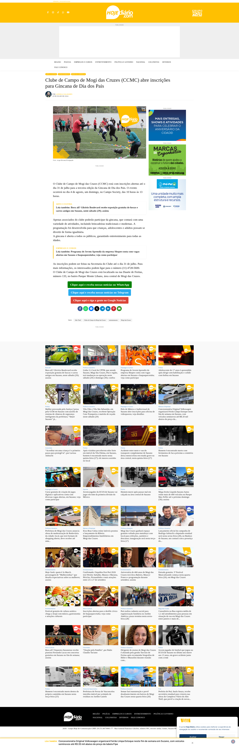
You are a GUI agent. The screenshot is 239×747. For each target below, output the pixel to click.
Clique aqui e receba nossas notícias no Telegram (99, 292)
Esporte (85, 489)
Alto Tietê (78, 320)
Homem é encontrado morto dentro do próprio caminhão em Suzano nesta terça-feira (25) (62, 694)
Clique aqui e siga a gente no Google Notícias (99, 300)
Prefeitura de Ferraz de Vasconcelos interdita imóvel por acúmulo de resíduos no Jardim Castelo (99, 694)
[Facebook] (48, 13)
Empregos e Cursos (127, 367)
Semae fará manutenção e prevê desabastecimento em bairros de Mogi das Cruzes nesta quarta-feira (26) (137, 694)
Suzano (160, 489)
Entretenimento (64, 74)
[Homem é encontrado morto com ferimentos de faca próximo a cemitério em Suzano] (176, 436)
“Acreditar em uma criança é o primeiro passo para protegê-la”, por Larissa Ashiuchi (62, 453)
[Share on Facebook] (80, 308)
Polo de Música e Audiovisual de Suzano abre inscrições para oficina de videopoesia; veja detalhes (138, 411)
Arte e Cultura (51, 74)
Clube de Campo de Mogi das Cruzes (95, 320)
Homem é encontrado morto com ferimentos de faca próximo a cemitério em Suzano (175, 453)
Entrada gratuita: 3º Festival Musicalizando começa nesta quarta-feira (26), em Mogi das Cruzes (174, 575)
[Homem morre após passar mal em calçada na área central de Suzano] (138, 477)
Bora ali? (48, 367)
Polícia (160, 367)
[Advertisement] (119, 41)
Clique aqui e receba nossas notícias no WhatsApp (99, 284)
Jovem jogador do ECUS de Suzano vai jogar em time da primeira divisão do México (100, 494)
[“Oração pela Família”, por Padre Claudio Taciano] (100, 635)
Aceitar (193, 737)
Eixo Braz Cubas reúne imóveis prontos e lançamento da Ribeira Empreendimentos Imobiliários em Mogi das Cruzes (100, 535)
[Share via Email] (119, 308)
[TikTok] (58, 13)
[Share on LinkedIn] (108, 308)
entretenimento (113, 320)
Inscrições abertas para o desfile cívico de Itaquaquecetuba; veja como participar (100, 613)
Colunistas (48, 448)
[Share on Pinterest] (113, 308)
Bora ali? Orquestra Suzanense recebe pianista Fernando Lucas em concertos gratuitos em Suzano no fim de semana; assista (62, 654)
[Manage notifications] (233, 742)
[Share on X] (96, 308)
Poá (159, 689)
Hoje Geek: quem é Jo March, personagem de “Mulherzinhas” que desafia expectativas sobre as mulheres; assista (62, 576)
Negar (221, 737)
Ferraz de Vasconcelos (90, 689)
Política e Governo (89, 367)
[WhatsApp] (63, 13)
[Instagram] (53, 13)
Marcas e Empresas (78, 74)
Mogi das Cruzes (126, 320)
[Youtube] (68, 13)
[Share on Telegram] (102, 308)
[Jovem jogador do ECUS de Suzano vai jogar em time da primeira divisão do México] (100, 477)
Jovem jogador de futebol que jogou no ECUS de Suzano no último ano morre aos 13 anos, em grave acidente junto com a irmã (175, 654)
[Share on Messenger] (91, 308)
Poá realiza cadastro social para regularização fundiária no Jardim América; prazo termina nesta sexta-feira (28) (136, 615)
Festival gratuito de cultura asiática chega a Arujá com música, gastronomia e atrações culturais (62, 613)
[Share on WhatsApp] (85, 308)
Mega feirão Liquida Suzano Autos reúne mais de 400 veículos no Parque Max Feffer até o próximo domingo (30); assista (175, 496)
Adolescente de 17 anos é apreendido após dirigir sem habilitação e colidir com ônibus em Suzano (174, 372)
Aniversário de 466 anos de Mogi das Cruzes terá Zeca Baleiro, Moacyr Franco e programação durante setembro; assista (137, 576)
